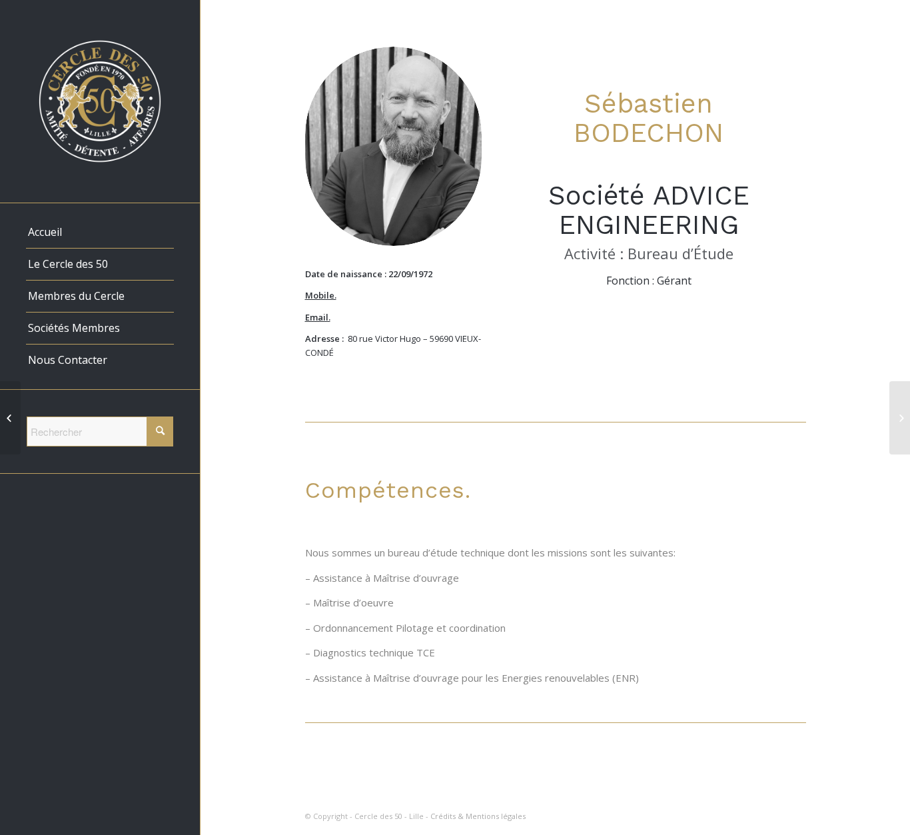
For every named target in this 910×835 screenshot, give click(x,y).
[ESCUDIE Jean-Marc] (10, 417)
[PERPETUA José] (899, 417)
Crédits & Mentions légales (478, 816)
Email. (317, 317)
